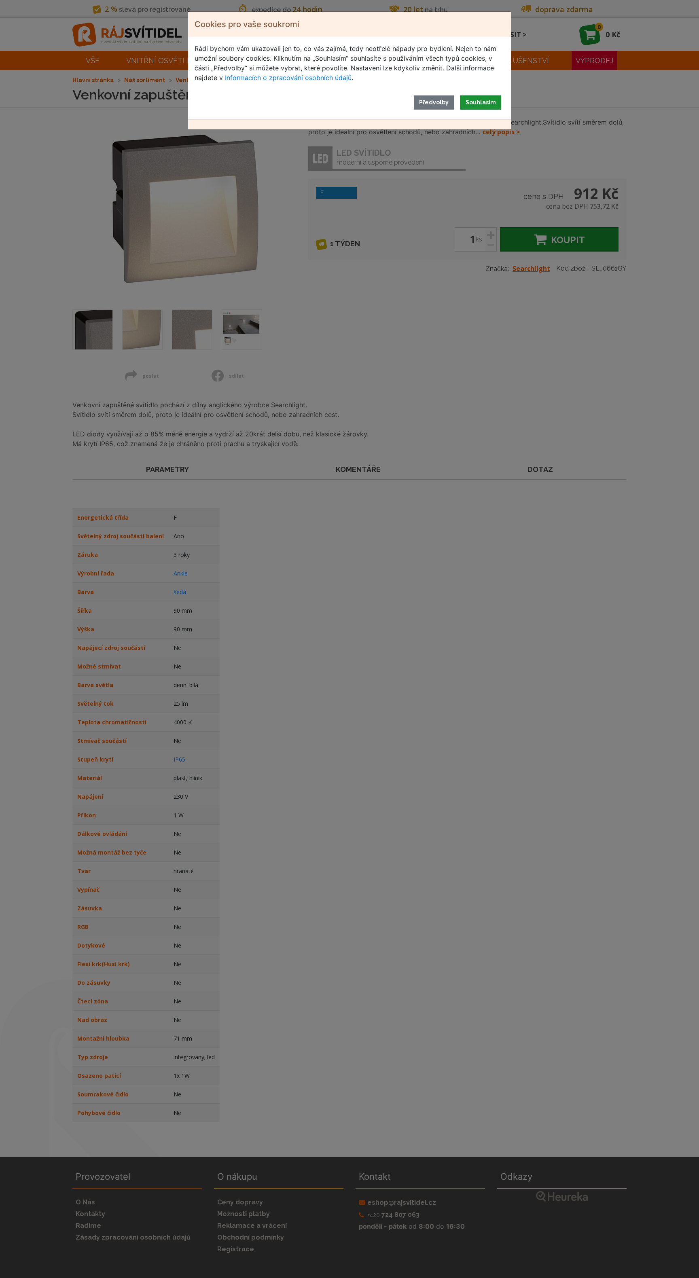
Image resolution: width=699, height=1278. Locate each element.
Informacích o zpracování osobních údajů (288, 78)
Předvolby (434, 102)
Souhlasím (481, 102)
